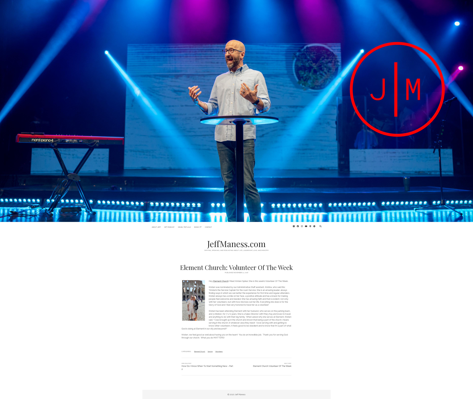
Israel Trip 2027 (184, 227)
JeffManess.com (236, 243)
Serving (210, 351)
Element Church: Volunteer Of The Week (272, 366)
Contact (208, 227)
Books (196, 227)
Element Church (220, 281)
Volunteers (219, 351)
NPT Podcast (169, 227)
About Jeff (156, 227)
